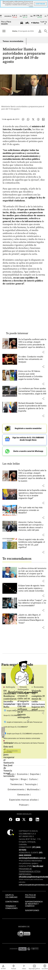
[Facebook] (38, 119)
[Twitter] (33, 119)
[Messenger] (23, 119)
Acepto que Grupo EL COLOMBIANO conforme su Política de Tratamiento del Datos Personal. (24, 738)
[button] (43, 352)
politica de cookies (30, 5)
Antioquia (8, 742)
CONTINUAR (40, 4)
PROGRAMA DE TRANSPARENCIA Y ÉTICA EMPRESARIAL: (29, 871)
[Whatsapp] (28, 119)
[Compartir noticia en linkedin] (43, 119)
